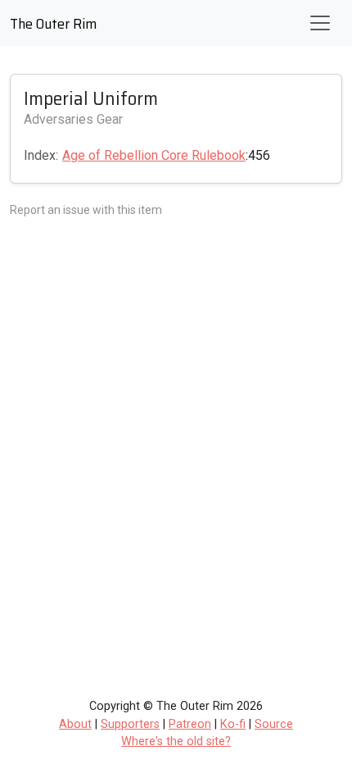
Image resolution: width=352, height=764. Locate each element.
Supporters (130, 724)
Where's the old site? (176, 741)
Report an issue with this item (86, 209)
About (75, 724)
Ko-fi (233, 724)
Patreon (190, 724)
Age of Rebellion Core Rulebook (154, 155)
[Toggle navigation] (320, 23)
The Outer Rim (53, 23)
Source (274, 724)
